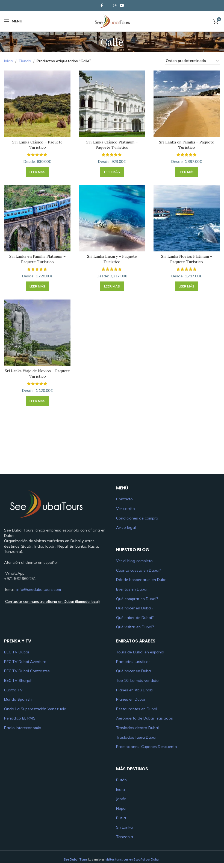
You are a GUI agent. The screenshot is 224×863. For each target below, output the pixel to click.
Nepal (121, 808)
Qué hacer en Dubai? (134, 608)
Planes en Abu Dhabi (134, 690)
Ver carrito (125, 508)
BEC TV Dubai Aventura (25, 661)
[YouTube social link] (122, 5)
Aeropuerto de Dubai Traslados (144, 718)
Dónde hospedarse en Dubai (141, 579)
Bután (121, 779)
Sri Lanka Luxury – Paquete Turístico (112, 259)
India (120, 789)
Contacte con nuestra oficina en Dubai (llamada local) (52, 601)
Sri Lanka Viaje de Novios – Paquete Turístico (37, 373)
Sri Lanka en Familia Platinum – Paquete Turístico (37, 259)
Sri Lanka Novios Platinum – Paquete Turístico (186, 259)
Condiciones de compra (137, 518)
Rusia (121, 817)
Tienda (25, 60)
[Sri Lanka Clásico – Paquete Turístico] (37, 104)
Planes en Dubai (130, 699)
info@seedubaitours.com (38, 589)
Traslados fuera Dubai (136, 737)
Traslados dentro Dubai (137, 727)
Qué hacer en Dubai (134, 670)
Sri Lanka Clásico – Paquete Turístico (37, 145)
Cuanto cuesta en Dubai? (138, 570)
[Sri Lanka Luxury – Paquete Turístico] (112, 218)
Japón (121, 798)
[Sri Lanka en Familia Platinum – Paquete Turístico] (37, 218)
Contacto (124, 499)
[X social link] (108, 5)
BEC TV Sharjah (18, 680)
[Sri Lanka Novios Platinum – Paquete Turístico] (187, 218)
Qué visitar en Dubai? (135, 626)
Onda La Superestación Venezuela (35, 708)
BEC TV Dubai (16, 652)
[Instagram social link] (114, 5)
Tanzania (124, 836)
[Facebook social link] (101, 5)
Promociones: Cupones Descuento (146, 746)
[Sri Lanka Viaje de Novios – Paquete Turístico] (37, 333)
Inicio (8, 60)
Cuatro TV (13, 690)
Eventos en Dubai (131, 589)
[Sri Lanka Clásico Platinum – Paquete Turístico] (112, 104)
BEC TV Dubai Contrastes (27, 670)
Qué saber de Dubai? (135, 617)
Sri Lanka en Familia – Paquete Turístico (186, 145)
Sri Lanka (124, 827)
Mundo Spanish (18, 699)
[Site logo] (112, 20)
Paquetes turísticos (133, 661)
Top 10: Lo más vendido (137, 680)
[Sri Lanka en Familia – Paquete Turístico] (187, 104)
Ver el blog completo (134, 560)
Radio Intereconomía (22, 727)
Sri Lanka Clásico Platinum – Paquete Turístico (112, 145)
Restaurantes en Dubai (136, 708)
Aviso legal (126, 527)
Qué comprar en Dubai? (137, 598)
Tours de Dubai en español (140, 652)
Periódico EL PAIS (20, 718)
